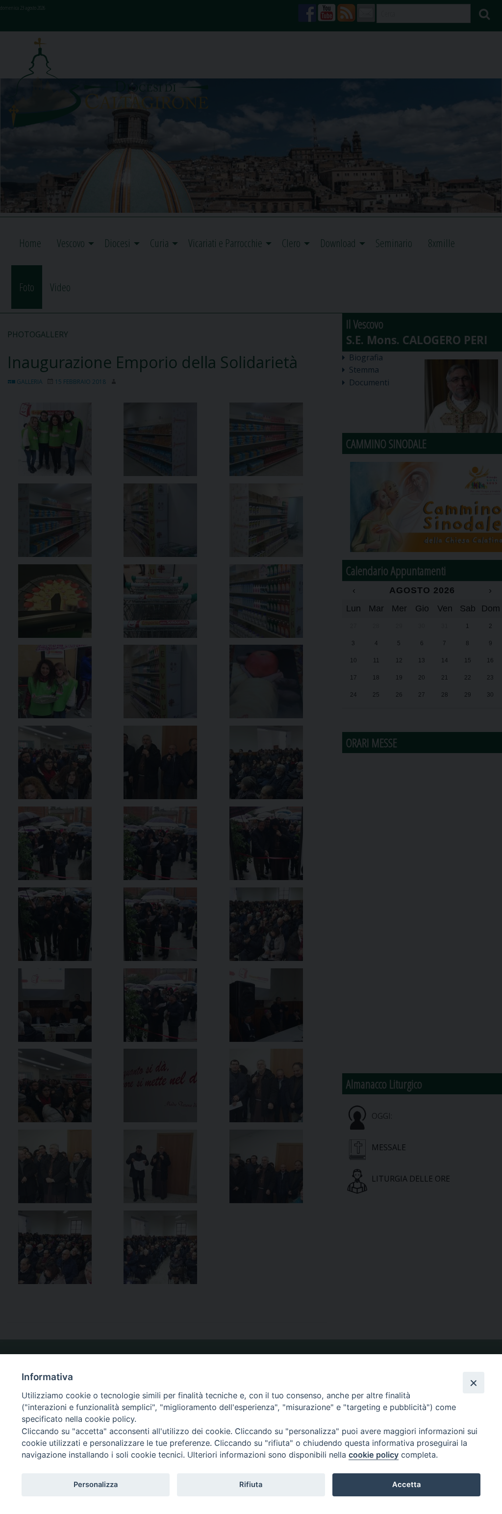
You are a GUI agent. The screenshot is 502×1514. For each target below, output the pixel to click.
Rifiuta (250, 1484)
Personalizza (96, 1484)
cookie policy (374, 1455)
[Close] (473, 1382)
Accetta (406, 1484)
